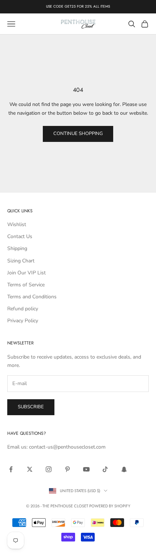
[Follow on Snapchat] (124, 469)
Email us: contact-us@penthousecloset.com (56, 446)
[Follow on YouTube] (86, 469)
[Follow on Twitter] (29, 469)
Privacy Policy (22, 320)
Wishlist (16, 224)
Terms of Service (26, 284)
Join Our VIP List (26, 272)
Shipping (17, 248)
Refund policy (22, 308)
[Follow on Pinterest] (67, 469)
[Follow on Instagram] (48, 469)
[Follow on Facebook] (11, 469)
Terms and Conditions (32, 296)
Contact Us (19, 236)
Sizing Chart (20, 260)
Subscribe (31, 407)
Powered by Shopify (109, 506)
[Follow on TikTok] (105, 469)
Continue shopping (78, 133)
